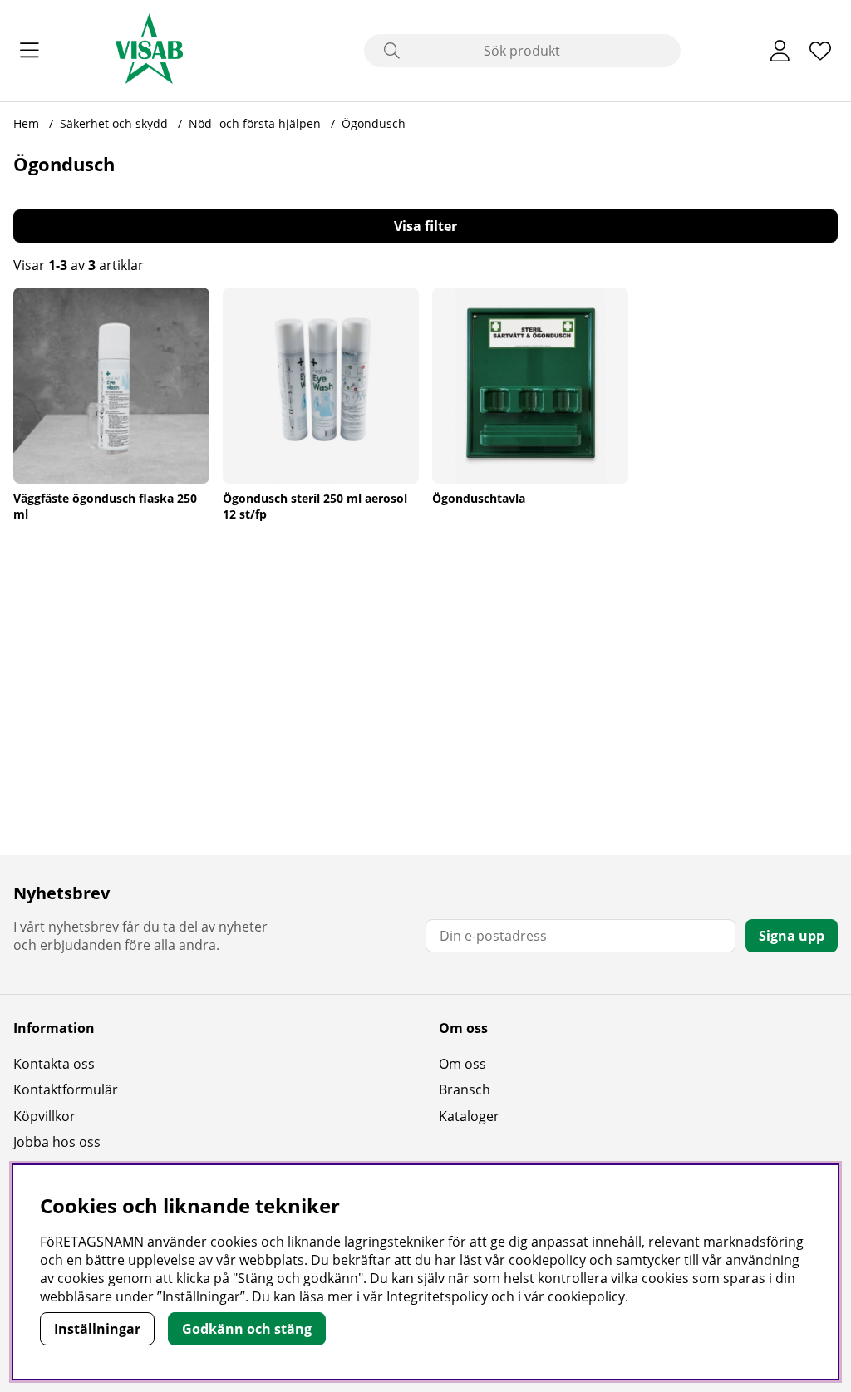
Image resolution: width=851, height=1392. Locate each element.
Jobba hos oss (57, 1142)
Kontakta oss (54, 1064)
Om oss (462, 1064)
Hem (26, 123)
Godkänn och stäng (247, 1329)
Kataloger (469, 1116)
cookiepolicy (586, 1296)
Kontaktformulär (65, 1089)
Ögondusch (374, 123)
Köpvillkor (44, 1116)
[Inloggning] (780, 50)
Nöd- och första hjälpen (256, 123)
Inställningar (97, 1329)
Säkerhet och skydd (114, 123)
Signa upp (791, 936)
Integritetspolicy (437, 1296)
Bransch (464, 1089)
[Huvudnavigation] (29, 50)
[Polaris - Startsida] (149, 50)
